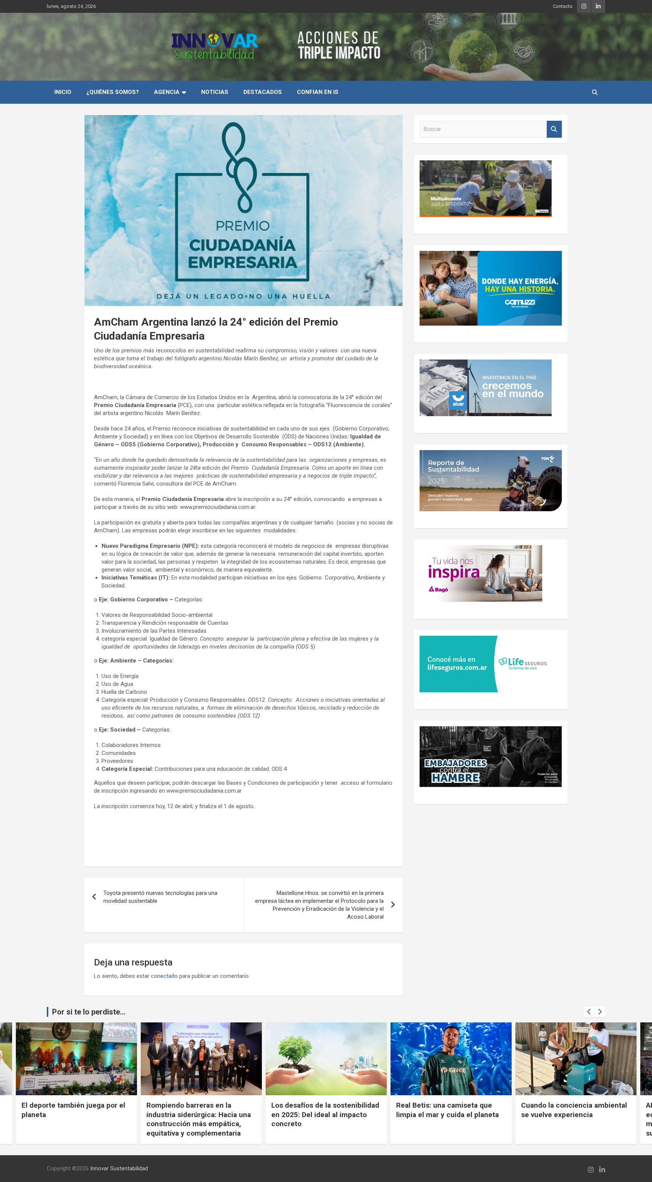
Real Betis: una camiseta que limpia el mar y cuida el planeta (447, 1110)
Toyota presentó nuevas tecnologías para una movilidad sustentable (160, 897)
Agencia (167, 92)
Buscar (554, 129)
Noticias (214, 92)
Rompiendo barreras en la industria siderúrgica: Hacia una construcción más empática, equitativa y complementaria (198, 1119)
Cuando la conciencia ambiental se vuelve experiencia (574, 1110)
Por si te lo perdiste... (89, 1011)
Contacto (563, 6)
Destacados (262, 92)
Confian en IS (317, 92)
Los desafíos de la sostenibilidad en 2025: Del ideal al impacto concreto (325, 1114)
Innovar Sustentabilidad (119, 1168)
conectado (164, 976)
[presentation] (589, 1012)
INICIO (62, 92)
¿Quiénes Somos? (112, 92)
